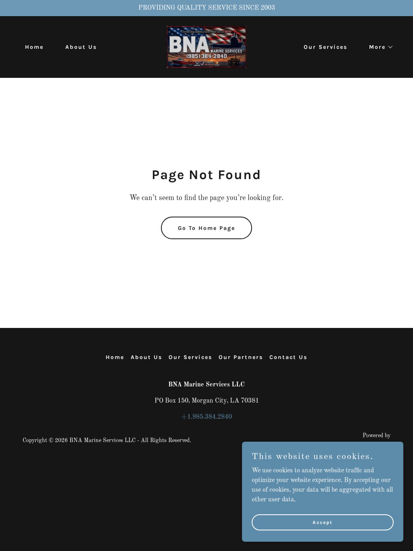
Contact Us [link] (288, 357)
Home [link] (34, 47)
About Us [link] (81, 47)
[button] (378, 47)
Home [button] (115, 357)
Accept (323, 522)
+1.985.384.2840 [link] (206, 417)
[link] (206, 47)
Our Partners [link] (241, 357)
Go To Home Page (206, 228)
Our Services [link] (325, 47)
